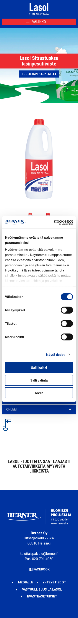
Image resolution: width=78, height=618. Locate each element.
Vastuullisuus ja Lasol (42, 589)
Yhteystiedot (54, 582)
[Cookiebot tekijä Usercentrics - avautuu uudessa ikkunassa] (55, 222)
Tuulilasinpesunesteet (39, 74)
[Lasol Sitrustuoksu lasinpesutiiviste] (39, 205)
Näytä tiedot (55, 354)
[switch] (67, 310)
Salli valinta (39, 380)
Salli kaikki (39, 367)
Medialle (25, 582)
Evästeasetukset (42, 596)
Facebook (41, 569)
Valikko (39, 22)
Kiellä (39, 393)
